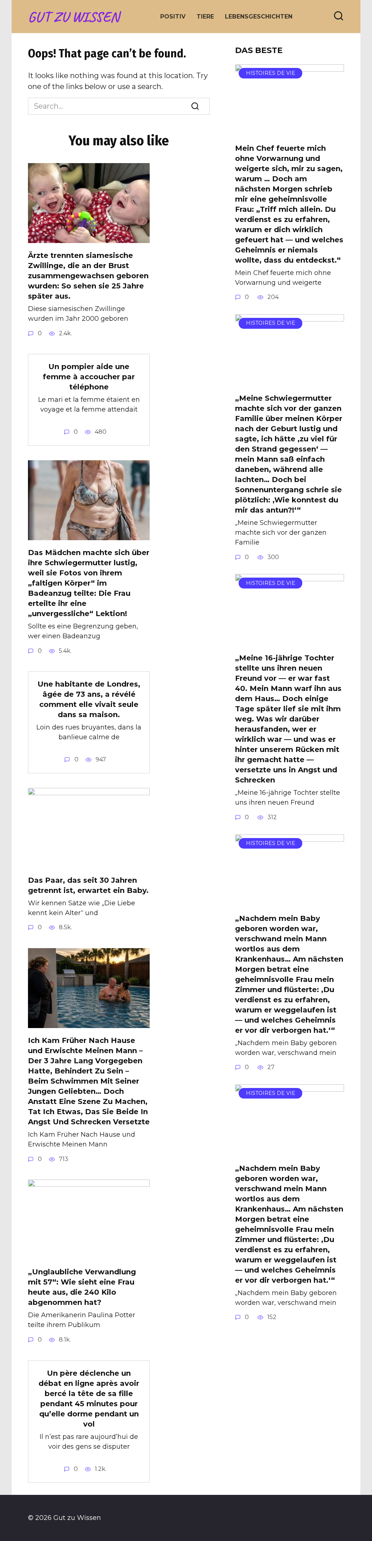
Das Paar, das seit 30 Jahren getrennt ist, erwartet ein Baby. (88, 885)
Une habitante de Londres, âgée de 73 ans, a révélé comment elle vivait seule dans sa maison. (88, 699)
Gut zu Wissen (73, 17)
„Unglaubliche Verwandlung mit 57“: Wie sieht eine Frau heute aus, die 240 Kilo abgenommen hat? (82, 1287)
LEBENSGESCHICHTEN (258, 16)
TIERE (205, 16)
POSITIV (173, 16)
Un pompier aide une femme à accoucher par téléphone (89, 376)
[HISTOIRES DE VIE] (289, 130)
